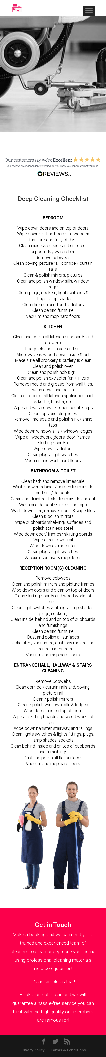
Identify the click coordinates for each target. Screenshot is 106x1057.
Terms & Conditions (68, 1050)
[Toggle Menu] (89, 10)
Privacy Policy (32, 1050)
